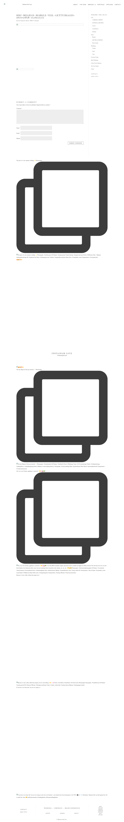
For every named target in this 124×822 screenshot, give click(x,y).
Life (92, 17)
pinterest (76, 813)
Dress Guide (95, 43)
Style (92, 34)
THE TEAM (83, 4)
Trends (94, 48)
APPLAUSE (109, 4)
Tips (93, 54)
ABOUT (75, 4)
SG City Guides (95, 66)
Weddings (93, 46)
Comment (19, 108)
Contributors (95, 29)
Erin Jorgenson (21, 20)
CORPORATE (100, 810)
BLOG (100, 813)
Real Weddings (94, 60)
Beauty (94, 37)
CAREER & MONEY (97, 20)
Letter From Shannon (96, 63)
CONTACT (118, 4)
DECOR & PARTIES (97, 40)
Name (18, 128)
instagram (62, 813)
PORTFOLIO (100, 4)
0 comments (36, 20)
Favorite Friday (95, 57)
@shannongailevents (62, 355)
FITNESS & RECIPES (98, 23)
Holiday (94, 31)
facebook (48, 813)
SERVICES (91, 4)
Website (18, 138)
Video (92, 69)
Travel (93, 26)
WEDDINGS (100, 809)
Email (18, 133)
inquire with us (94, 76)
